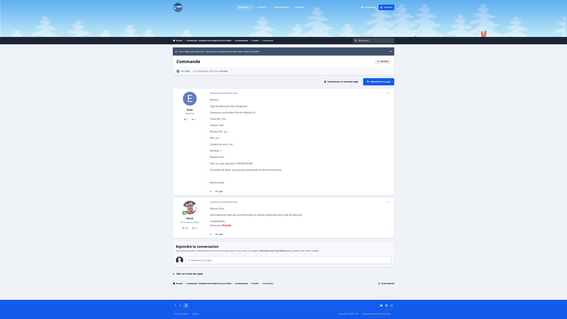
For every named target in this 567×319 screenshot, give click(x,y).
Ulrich (189, 218)
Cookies (195, 314)
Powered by (376, 314)
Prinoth (224, 71)
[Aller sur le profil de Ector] (178, 71)
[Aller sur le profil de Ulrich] (190, 207)
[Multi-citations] (211, 191)
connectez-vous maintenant (273, 250)
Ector (187, 71)
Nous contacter (181, 314)
